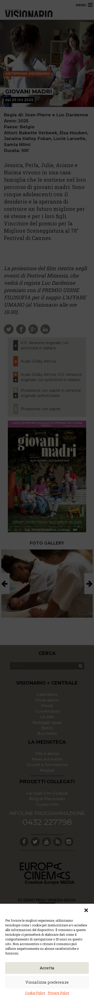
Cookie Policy (35, 993)
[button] (86, 910)
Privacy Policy (58, 993)
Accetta (47, 967)
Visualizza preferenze (47, 982)
